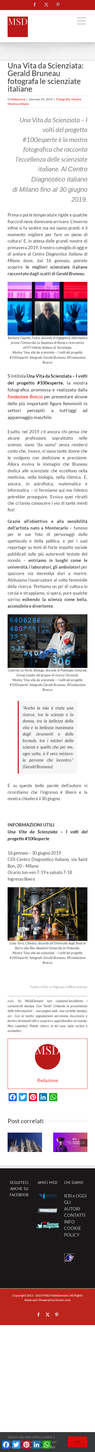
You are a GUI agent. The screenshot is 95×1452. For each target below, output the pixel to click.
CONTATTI (74, 1215)
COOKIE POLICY (72, 1232)
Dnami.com (63, 1300)
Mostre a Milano (18, 104)
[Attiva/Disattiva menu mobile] (82, 21)
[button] (11, 1143)
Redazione (18, 99)
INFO (69, 1222)
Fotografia (63, 99)
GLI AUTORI (72, 1205)
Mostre (76, 99)
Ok (77, 1441)
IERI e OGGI (75, 1195)
